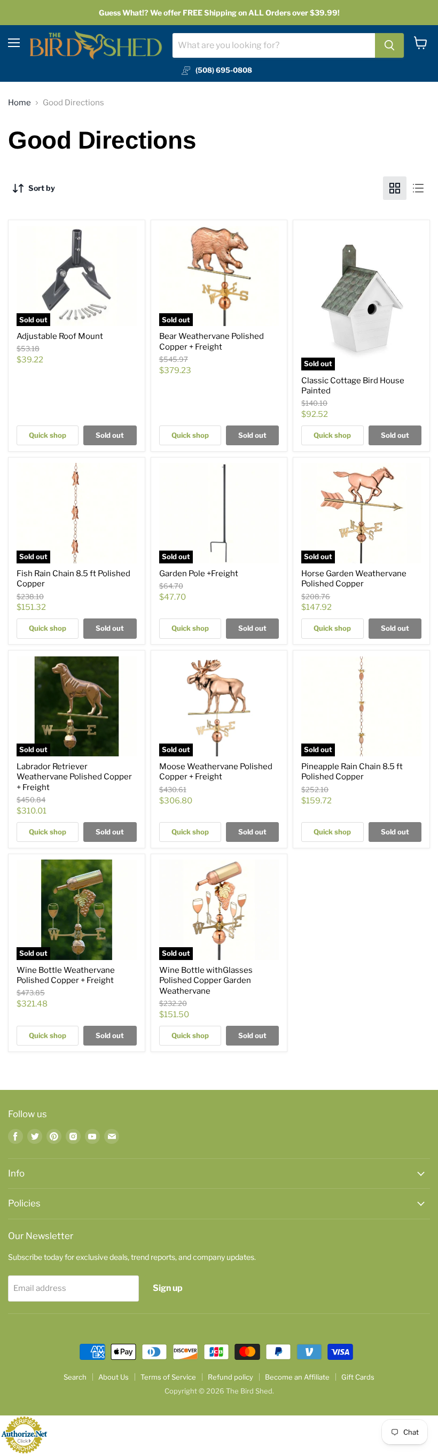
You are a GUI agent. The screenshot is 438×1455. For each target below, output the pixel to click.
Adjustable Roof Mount (60, 336)
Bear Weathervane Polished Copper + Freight (211, 341)
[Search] (389, 45)
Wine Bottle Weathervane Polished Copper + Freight (66, 975)
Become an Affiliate (297, 1377)
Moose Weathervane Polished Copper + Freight (215, 772)
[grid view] (394, 188)
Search (75, 1377)
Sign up (168, 1288)
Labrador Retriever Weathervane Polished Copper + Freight (74, 777)
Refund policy (230, 1377)
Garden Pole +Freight (198, 573)
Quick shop (47, 435)
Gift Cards (357, 1377)
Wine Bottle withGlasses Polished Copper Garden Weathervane (206, 980)
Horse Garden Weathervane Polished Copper (353, 579)
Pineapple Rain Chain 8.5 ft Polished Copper (352, 772)
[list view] (418, 188)
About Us (113, 1377)
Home (19, 102)
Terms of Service (168, 1377)
